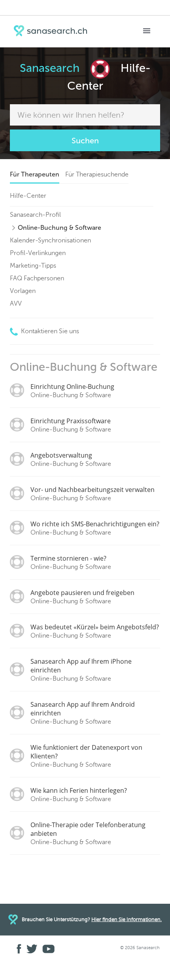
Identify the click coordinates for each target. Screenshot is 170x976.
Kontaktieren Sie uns (49, 331)
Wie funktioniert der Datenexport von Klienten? (86, 755)
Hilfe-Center (28, 195)
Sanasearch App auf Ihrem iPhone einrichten (81, 669)
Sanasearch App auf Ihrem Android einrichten (82, 712)
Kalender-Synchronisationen (50, 240)
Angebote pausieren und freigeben (82, 596)
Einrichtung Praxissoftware (70, 425)
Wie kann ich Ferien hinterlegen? (78, 794)
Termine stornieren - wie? (70, 562)
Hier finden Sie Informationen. (126, 919)
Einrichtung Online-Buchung (72, 390)
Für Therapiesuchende (96, 174)
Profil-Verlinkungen (38, 253)
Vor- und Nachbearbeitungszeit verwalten (92, 493)
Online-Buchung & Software (59, 227)
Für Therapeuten (34, 174)
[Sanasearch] (52, 32)
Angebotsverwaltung (70, 459)
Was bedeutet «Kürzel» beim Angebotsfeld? (94, 631)
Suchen (85, 140)
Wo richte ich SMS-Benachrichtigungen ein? (94, 528)
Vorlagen (23, 291)
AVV (16, 303)
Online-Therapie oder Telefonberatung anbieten (87, 833)
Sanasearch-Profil (35, 214)
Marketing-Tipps (33, 265)
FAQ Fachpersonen (37, 278)
